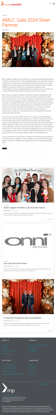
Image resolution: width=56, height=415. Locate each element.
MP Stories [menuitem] (32, 365)
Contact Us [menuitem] (16, 395)
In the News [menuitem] (32, 368)
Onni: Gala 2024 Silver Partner (15, 263)
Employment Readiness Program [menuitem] (38, 345)
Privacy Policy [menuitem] (9, 395)
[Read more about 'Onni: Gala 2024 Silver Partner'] (28, 240)
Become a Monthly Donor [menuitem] (9, 368)
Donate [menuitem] (4, 395)
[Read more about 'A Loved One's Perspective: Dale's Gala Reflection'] (28, 296)
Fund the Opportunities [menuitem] (8, 365)
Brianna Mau (7, 210)
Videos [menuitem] (31, 371)
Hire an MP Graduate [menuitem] (8, 371)
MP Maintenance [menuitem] (33, 348)
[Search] (50, 3)
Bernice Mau (7, 266)
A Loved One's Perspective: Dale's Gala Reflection (22, 318)
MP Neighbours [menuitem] (33, 351)
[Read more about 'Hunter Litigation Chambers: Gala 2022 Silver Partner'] (28, 185)
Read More (49, 219)
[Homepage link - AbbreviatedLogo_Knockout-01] (8, 392)
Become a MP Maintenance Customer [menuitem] (12, 374)
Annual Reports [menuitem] (6, 354)
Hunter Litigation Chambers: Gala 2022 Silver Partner (24, 207)
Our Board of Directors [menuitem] (8, 351)
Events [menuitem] (31, 374)
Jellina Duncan (7, 320)
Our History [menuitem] (5, 345)
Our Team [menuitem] (5, 348)
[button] (54, 3)
